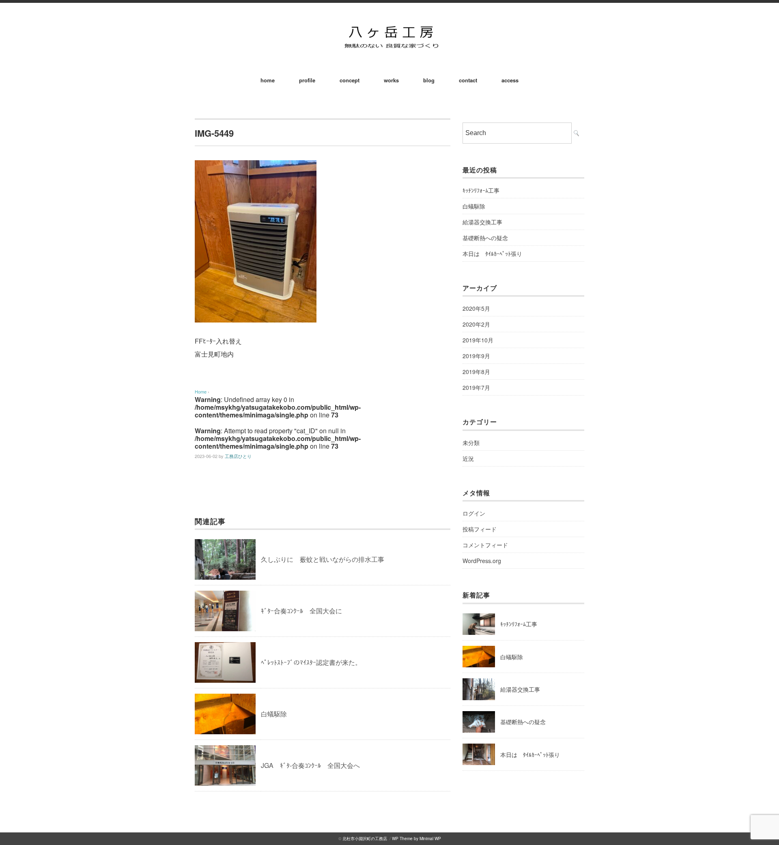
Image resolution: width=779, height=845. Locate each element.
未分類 (471, 443)
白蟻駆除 (274, 713)
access (510, 80)
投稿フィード (480, 529)
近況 (468, 458)
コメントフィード (485, 545)
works (391, 80)
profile (307, 80)
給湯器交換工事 (482, 222)
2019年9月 (476, 356)
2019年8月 (476, 372)
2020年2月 (476, 324)
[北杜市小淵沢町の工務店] (389, 25)
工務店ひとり (238, 456)
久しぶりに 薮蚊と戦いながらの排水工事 (322, 559)
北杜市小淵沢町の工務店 (364, 838)
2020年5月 (476, 308)
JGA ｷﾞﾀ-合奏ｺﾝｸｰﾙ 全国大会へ (310, 765)
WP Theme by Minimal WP (416, 838)
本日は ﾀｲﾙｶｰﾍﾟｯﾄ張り (492, 253)
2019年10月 (478, 340)
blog (429, 80)
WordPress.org (482, 561)
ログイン (474, 513)
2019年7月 (476, 387)
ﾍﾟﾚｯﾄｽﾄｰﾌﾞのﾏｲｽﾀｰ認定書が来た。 (311, 662)
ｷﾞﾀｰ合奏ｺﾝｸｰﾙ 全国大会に (301, 610)
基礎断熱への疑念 (485, 238)
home (267, 80)
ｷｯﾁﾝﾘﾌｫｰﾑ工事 (481, 190)
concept (349, 80)
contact (468, 80)
